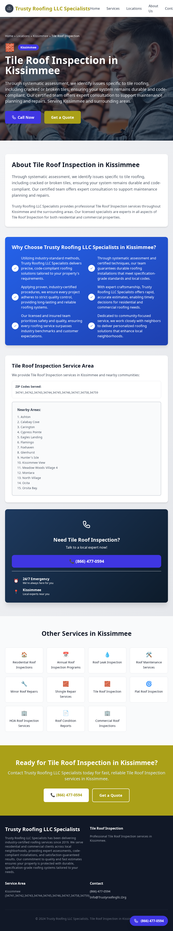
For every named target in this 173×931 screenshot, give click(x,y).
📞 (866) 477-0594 (86, 561)
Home (95, 8)
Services (113, 8)
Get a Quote (62, 117)
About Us (153, 8)
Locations (134, 8)
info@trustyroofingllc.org (108, 897)
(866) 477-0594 (100, 891)
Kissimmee (40, 36)
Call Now (26, 117)
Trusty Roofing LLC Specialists (52, 8)
